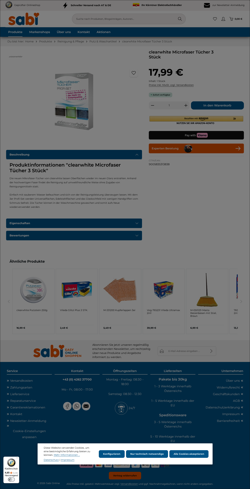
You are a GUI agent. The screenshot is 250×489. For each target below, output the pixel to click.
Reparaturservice (23, 400)
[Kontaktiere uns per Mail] (86, 406)
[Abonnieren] (211, 351)
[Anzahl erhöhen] (186, 105)
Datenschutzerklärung (223, 407)
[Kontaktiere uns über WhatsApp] (76, 406)
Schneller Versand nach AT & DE (91, 5)
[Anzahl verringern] (152, 105)
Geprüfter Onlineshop (27, 5)
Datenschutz (51, 459)
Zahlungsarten (21, 387)
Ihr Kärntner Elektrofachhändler (161, 5)
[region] (74, 101)
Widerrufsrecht (228, 387)
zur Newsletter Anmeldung (228, 5)
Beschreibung (19, 154)
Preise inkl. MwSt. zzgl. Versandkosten (171, 85)
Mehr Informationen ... (67, 454)
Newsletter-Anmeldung (28, 421)
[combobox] (125, 19)
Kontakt (16, 414)
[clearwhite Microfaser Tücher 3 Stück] (74, 101)
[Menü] (17, 459)
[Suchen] (180, 19)
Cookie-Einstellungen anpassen (29, 434)
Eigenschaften (20, 223)
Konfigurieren (111, 453)
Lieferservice (19, 394)
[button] (196, 120)
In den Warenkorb (217, 105)
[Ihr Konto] (223, 19)
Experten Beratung (165, 148)
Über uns (233, 380)
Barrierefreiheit (228, 421)
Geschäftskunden (226, 394)
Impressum (231, 414)
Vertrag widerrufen (125, 475)
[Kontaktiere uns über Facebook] (67, 406)
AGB (236, 400)
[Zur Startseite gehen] (23, 19)
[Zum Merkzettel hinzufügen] (134, 73)
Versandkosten (21, 380)
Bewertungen (19, 235)
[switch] (11, 479)
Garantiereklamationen (27, 407)
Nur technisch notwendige (147, 453)
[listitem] (33, 301)
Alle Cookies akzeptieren (189, 453)
